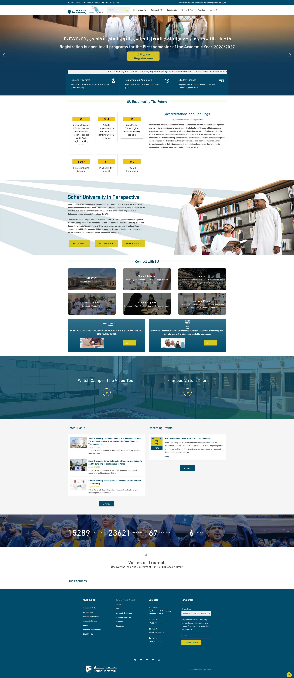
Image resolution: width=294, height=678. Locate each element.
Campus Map (88, 612)
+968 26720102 (155, 641)
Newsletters (186, 608)
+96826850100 (76, 2)
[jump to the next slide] (290, 55)
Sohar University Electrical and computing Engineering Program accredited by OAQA (90, 71)
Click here (130, 343)
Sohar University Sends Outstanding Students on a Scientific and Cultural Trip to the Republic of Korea (115, 462)
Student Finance (187, 79)
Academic (142, 10)
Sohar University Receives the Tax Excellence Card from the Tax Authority (114, 482)
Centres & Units (187, 10)
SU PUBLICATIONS (106, 243)
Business (119, 621)
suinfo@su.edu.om (93, 2)
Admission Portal (89, 607)
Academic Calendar (90, 620)
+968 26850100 (155, 622)
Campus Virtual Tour (91, 616)
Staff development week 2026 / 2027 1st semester (187, 438)
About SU (213, 10)
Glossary (119, 604)
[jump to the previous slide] (4, 55)
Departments (172, 10)
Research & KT (156, 10)
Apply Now (183, 2)
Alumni (86, 625)
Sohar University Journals (125, 599)
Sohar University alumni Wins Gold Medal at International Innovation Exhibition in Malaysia (181, 71)
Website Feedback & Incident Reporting (203, 2)
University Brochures (124, 612)
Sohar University (204, 669)
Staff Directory (88, 634)
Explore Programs (80, 79)
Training (201, 10)
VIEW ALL (106, 504)
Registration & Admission (138, 79)
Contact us (120, 626)
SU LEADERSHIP (79, 243)
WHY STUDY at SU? (133, 243)
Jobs (117, 608)
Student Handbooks (123, 617)
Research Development (92, 629)
